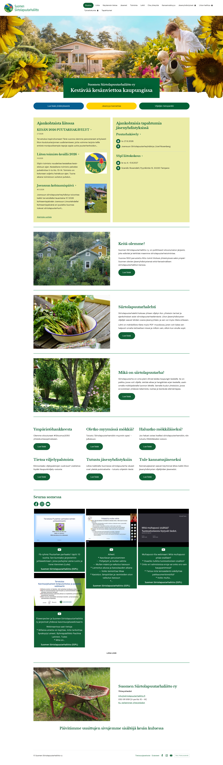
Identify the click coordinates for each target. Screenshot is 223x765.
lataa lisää (111, 653)
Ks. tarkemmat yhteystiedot (131, 702)
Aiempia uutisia (44, 217)
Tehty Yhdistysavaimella (181, 755)
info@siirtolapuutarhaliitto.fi (131, 696)
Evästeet (155, 756)
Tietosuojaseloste (142, 756)
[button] (59, 540)
